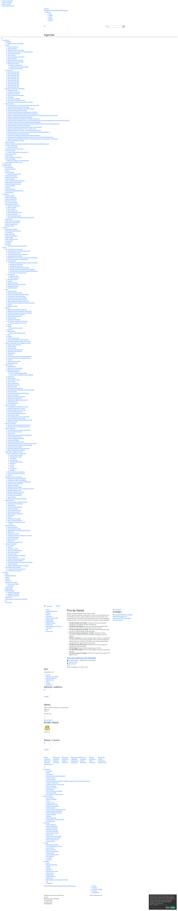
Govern (48, 772)
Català (50, 14)
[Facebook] (52, 10)
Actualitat (49, 606)
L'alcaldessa (49, 771)
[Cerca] (123, 26)
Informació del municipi (52, 833)
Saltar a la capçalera (7, 1)
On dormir (49, 859)
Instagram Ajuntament (56, 761)
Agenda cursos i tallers (52, 676)
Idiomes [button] (48, 12)
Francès (50, 20)
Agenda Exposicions (51, 678)
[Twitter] (46, 10)
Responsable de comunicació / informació (57, 880)
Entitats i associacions (52, 828)
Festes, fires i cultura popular (53, 836)
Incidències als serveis (52, 804)
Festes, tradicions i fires (52, 854)
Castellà (50, 15)
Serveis (48, 801)
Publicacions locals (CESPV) (53, 838)
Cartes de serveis (50, 803)
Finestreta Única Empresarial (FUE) (55, 819)
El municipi (47, 823)
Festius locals (49, 834)
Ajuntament (47, 769)
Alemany (50, 19)
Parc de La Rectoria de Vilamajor (81, 657)
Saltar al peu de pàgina (8, 6)
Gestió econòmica (51, 779)
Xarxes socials (49, 619)
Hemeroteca (49, 631)
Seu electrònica (50, 798)
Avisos (48, 609)
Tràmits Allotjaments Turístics (54, 813)
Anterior (46, 720)
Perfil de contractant (51, 787)
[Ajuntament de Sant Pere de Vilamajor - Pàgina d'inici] (56, 29)
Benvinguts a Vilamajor (52, 844)
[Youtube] (58, 10)
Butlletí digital (49, 621)
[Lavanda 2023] (117, 618)
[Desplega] (53, 606)
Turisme (46, 843)
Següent (50, 720)
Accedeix (46, 696)
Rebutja (167, 907)
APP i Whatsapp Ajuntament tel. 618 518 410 (75, 760)
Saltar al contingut (7, 2)
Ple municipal (49, 774)
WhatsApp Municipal (51, 611)
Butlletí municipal (50, 623)
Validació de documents (52, 806)
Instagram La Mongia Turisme (102, 761)
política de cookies (163, 904)
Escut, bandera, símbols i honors (54, 794)
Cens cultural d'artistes (52, 831)
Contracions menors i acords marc (55, 784)
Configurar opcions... (155, 907)
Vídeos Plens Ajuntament (47, 761)
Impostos (48, 816)
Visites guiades (50, 853)
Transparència (50, 789)
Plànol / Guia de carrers (52, 839)
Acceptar (173, 907)
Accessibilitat (95, 892)
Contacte (46, 8)
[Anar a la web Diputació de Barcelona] (112, 903)
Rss (47, 629)
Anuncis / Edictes (50, 777)
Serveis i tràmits (48, 796)
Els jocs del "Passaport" (52, 851)
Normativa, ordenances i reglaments (55, 776)
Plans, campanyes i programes (54, 791)
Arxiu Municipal (50, 821)
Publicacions (49, 624)
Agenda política (50, 680)
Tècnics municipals (51, 786)
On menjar (49, 858)
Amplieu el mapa (73, 662)
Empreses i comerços (51, 829)
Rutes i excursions (51, 849)
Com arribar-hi (72, 663)
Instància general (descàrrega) (54, 811)
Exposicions (49, 616)
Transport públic (50, 841)
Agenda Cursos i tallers (52, 618)
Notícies (48, 613)
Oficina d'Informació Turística (54, 846)
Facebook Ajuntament (65, 761)
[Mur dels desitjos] (118, 620)
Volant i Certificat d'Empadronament (55, 809)
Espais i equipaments (51, 826)
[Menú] (1, 38)
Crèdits (94, 886)
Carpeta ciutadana (51, 814)
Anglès (50, 17)
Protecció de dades (51, 792)
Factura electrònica (51, 818)
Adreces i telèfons (51, 824)
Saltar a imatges (6, 4)
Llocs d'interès (50, 856)
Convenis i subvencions (52, 782)
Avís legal (94, 891)
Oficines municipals (51, 799)
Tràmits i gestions (50, 808)
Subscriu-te (47, 732)
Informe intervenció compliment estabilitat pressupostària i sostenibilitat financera (68, 781)
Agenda (58, 606)
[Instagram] (64, 10)
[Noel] (115, 616)
